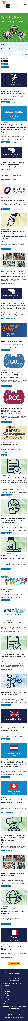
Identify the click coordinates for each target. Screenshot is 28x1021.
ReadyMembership (16, 983)
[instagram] (11, 1015)
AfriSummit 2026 (6, 591)
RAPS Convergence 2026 (9, 444)
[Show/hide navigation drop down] (25, 4)
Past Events (24, 54)
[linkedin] (17, 1015)
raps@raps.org (15, 980)
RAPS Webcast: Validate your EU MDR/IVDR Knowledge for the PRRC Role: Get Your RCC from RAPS (13, 411)
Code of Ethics (6, 991)
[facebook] (9, 1015)
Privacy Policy (6, 999)
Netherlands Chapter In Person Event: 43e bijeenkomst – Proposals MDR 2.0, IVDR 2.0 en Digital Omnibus (13, 764)
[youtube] (19, 1015)
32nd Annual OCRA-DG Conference (12, 200)
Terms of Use (5, 1001)
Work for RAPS (6, 995)
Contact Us (5, 993)
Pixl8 (14, 981)
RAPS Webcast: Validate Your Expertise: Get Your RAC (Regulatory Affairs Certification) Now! (13, 375)
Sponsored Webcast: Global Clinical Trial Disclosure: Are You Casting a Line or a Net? (13, 656)
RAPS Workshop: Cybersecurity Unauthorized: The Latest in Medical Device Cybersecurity (13, 911)
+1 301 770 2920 (16, 977)
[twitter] (14, 1015)
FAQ (3, 1003)
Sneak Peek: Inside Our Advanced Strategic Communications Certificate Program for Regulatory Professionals (13, 274)
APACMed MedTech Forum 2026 (11, 623)
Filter (12, 56)
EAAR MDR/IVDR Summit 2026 (11, 341)
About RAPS (5, 989)
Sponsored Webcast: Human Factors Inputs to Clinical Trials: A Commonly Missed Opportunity (13, 838)
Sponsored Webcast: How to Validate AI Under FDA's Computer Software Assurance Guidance (13, 520)
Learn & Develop (6, 11)
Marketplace (5, 985)
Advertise (4, 997)
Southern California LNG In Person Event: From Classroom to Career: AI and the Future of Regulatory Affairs (13, 306)
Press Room (5, 987)
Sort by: (3, 48)
